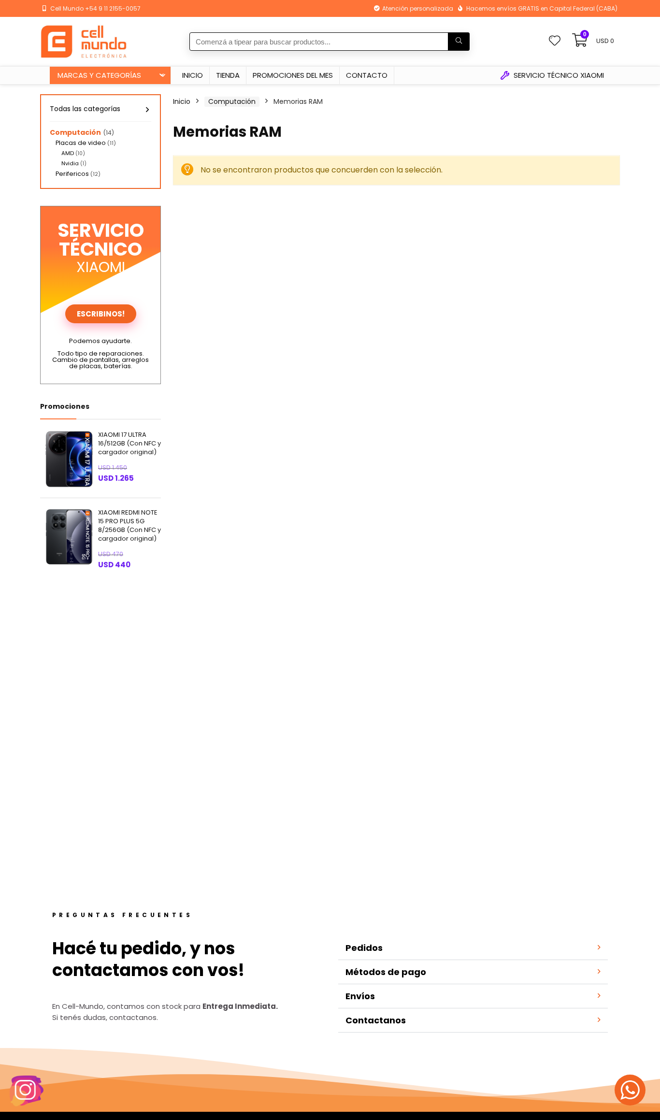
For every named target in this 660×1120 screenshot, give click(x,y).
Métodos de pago (385, 972)
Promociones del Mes (293, 75)
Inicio (192, 75)
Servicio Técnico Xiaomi (558, 75)
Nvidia (70, 163)
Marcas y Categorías (99, 75)
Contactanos (375, 1020)
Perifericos (72, 174)
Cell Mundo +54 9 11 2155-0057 (95, 8)
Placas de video (81, 143)
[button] (473, 948)
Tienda (228, 75)
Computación (75, 132)
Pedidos (364, 948)
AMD (67, 153)
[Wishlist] (554, 41)
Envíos (360, 996)
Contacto (366, 75)
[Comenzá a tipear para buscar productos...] (459, 41)
